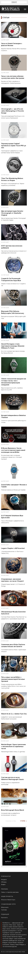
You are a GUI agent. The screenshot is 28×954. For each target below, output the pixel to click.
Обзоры (4, 882)
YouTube (4, 910)
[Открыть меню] (25, 9)
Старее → (23, 821)
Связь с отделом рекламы (10, 892)
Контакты (4, 917)
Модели (4, 879)
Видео (3, 884)
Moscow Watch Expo (8, 899)
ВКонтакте (4, 907)
